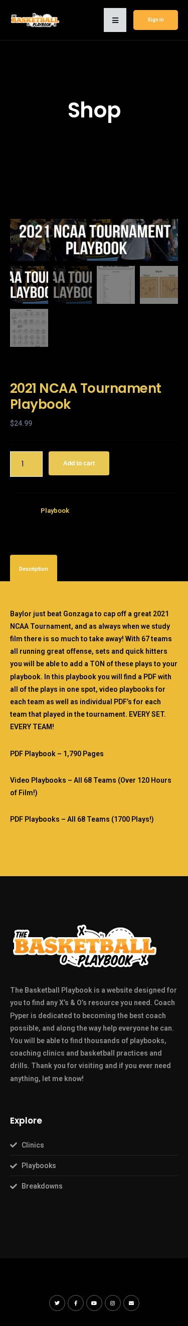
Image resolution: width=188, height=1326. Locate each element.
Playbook (55, 510)
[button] (115, 20)
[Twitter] (57, 1303)
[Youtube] (94, 1303)
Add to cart (79, 463)
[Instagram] (113, 1303)
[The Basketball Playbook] (35, 19)
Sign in (155, 19)
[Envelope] (131, 1303)
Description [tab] (33, 569)
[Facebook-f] (76, 1303)
